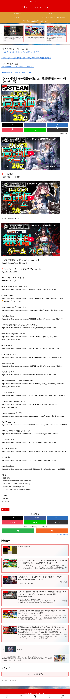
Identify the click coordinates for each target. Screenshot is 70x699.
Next (69, 34)
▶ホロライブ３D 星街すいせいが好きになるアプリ (20, 52)
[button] (57, 130)
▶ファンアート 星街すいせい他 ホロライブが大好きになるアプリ (26, 58)
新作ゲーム (6, 509)
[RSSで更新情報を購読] (52, 530)
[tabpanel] (13, 33)
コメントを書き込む (35, 674)
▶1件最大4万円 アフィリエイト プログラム (17, 67)
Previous (1, 34)
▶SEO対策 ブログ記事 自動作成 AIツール (16, 72)
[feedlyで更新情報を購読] (18, 530)
